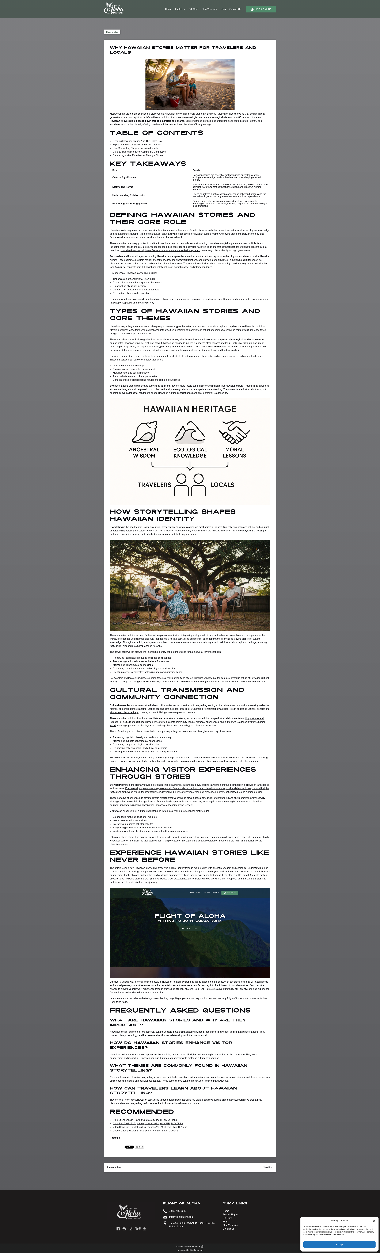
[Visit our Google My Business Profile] (124, 1228)
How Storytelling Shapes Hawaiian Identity (135, 148)
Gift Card (193, 9)
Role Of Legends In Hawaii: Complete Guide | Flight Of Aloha (145, 1120)
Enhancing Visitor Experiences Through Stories (138, 155)
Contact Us (235, 9)
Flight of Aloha (244, 989)
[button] (374, 1220)
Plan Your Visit (209, 9)
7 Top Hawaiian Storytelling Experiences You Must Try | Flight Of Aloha (150, 1127)
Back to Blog (112, 32)
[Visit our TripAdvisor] (138, 1228)
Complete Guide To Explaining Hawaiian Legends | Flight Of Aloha (148, 1123)
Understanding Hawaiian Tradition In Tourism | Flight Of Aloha (145, 1130)
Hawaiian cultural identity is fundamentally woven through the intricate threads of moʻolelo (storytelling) (200, 530)
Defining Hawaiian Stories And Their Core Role (138, 141)
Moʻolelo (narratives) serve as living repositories (165, 234)
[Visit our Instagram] (130, 1228)
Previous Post (114, 1167)
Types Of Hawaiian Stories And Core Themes (137, 144)
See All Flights (230, 1214)
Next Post (268, 1167)
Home (168, 9)
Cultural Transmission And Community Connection (139, 151)
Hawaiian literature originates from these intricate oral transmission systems (160, 250)
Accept (339, 1244)
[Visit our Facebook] (118, 1228)
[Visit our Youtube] (144, 1228)
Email (140, 1147)
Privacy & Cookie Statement (190, 1250)
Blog (223, 9)
